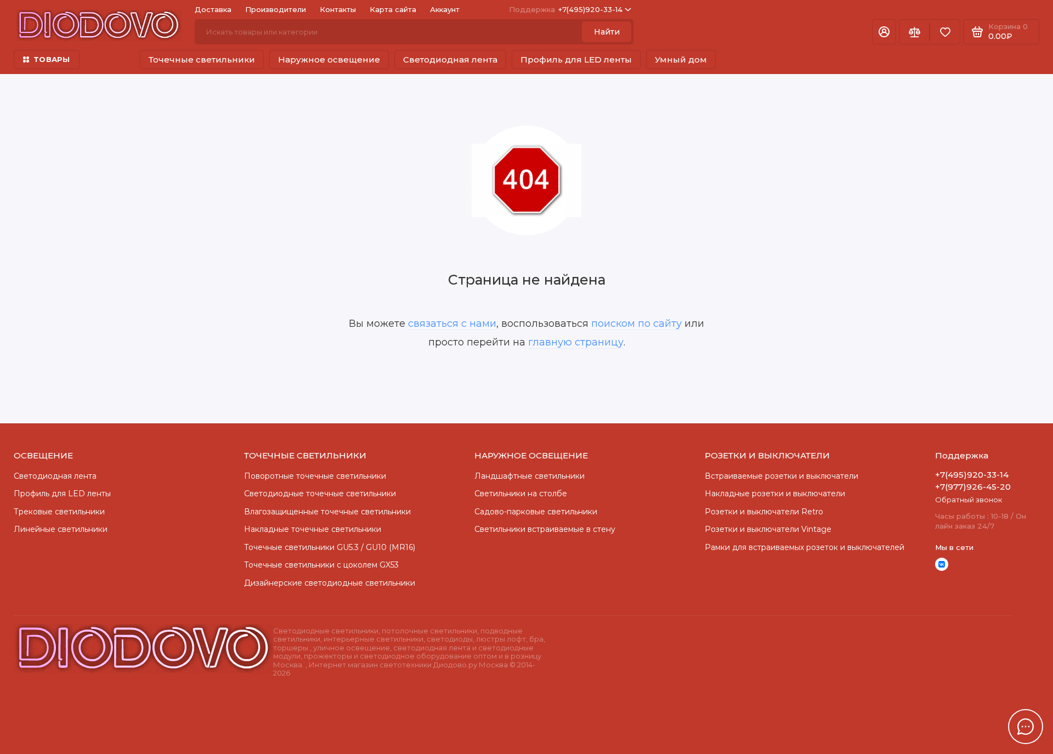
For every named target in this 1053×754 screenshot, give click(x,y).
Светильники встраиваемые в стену (544, 529)
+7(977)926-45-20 (973, 486)
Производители (275, 9)
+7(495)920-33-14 (565, 9)
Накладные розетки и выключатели (775, 493)
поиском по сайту (636, 324)
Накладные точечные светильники (312, 529)
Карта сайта (393, 9)
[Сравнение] (914, 31)
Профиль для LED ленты (576, 59)
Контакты (338, 9)
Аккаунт (445, 9)
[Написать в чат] (1025, 726)
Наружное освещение (329, 59)
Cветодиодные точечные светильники (320, 493)
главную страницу (576, 342)
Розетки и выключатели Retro (764, 512)
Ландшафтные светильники (529, 476)
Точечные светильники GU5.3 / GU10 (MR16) (329, 547)
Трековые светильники (59, 512)
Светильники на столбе (520, 493)
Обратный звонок (968, 499)
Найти (607, 32)
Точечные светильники (202, 59)
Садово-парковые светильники (535, 512)
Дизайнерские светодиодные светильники (329, 583)
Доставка (213, 9)
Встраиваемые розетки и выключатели (781, 476)
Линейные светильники (60, 529)
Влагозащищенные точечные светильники (327, 512)
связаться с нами (452, 324)
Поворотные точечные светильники (315, 476)
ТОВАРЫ (51, 59)
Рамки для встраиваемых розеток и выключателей (804, 547)
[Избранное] (945, 31)
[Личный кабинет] (884, 31)
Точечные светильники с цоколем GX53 (321, 565)
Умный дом (681, 59)
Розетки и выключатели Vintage (768, 529)
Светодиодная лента (450, 59)
